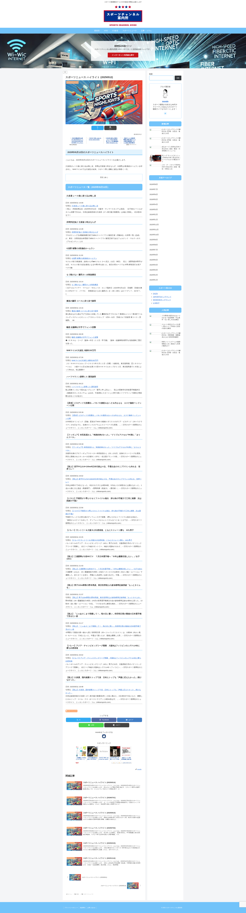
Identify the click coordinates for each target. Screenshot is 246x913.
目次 (102, 177)
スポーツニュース (72, 711)
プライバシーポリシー (71, 907)
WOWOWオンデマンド (162, 300)
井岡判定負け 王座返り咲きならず (85, 232)
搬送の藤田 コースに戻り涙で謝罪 (85, 311)
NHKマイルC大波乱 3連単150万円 (85, 360)
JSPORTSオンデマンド (162, 297)
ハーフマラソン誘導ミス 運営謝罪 (85, 387)
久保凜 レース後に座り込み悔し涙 (85, 206)
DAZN (155, 294)
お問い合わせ (91, 907)
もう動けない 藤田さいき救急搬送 (85, 285)
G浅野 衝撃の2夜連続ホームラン (84, 258)
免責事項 (82, 907)
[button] (110, 128)
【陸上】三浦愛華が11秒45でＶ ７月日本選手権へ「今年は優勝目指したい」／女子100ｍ (107, 569)
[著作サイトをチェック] (104, 736)
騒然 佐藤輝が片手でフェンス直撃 (85, 337)
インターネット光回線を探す (123, 55)
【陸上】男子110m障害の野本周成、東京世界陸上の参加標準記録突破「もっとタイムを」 (107, 597)
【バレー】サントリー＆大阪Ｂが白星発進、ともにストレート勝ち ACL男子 (102, 540)
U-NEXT (156, 303)
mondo (165, 101)
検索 (151, 74)
